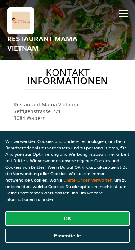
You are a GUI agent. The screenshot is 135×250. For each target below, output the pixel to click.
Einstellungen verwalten (87, 180)
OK (67, 218)
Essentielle (67, 236)
